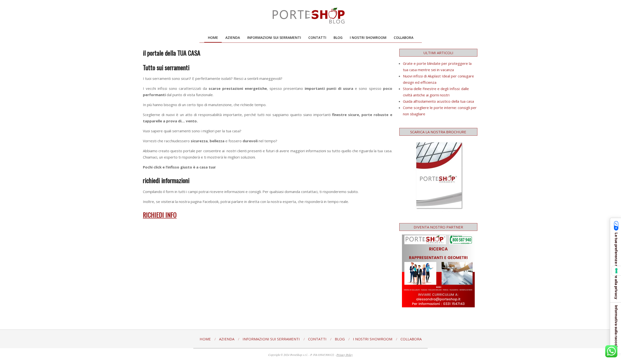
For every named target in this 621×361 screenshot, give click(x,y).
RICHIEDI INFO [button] (160, 214)
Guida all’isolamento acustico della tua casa (438, 101)
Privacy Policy (344, 355)
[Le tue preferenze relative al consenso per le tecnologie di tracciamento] (616, 270)
